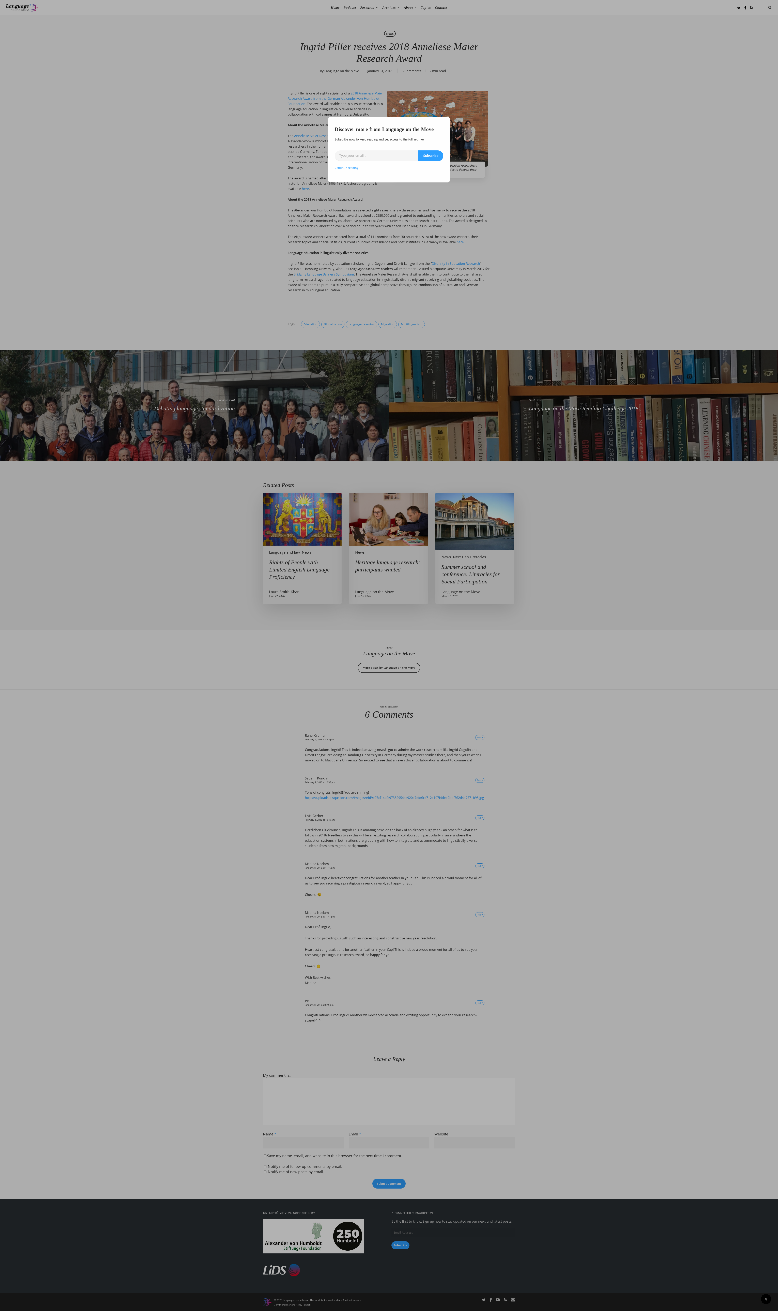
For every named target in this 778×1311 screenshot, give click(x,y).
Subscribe (430, 155)
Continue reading (346, 168)
